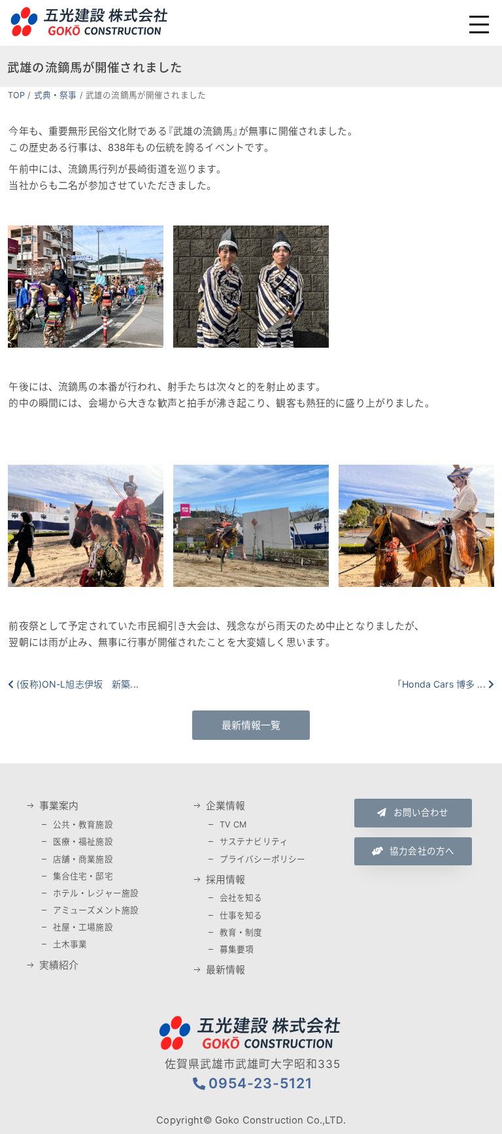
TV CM (233, 824)
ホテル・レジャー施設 (96, 893)
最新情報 (226, 970)
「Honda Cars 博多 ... (441, 684)
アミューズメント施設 (96, 910)
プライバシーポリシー (263, 859)
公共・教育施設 (83, 824)
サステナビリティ (254, 841)
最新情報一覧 (251, 725)
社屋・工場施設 (83, 927)
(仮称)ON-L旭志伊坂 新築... (77, 684)
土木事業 (70, 944)
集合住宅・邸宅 (83, 876)
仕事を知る (241, 915)
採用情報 (226, 880)
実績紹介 (59, 965)
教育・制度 (241, 932)
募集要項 (237, 949)
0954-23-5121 (260, 1083)
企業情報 (226, 806)
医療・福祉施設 (83, 841)
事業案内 (59, 806)
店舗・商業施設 (83, 859)
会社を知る (241, 898)
